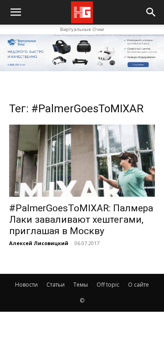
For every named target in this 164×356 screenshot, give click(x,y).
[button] (151, 12)
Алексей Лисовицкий (38, 243)
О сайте (138, 284)
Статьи (55, 284)
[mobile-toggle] (15, 12)
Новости (26, 284)
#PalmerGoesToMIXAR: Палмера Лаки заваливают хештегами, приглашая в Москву (81, 219)
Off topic (108, 284)
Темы (80, 284)
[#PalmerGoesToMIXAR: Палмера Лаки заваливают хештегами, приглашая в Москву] (82, 161)
